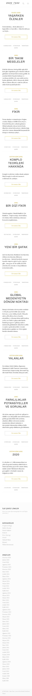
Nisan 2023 (5, 598)
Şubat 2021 (5, 647)
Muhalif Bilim (6, 540)
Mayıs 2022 (5, 617)
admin (16, 48)
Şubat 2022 (5, 624)
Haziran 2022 (6, 614)
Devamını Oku (16, 37)
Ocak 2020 (5, 671)
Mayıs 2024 (6, 581)
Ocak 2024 (5, 586)
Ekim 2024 (5, 576)
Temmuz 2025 (6, 567)
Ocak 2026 (5, 562)
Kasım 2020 (6, 654)
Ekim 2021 (5, 628)
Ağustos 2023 (6, 593)
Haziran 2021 (6, 638)
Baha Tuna (12, 691)
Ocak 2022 (5, 626)
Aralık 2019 (5, 673)
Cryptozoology (7, 526)
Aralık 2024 (5, 574)
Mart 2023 (5, 600)
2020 (16, 454)
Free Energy (6, 535)
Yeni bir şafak (16, 247)
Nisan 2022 (5, 619)
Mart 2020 (5, 666)
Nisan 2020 (5, 664)
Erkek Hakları (6, 530)
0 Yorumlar (16, 45)
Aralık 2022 (5, 605)
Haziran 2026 (6, 557)
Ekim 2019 (5, 678)
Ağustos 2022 (6, 609)
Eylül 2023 (5, 591)
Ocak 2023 (5, 602)
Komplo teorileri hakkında (16, 163)
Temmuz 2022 (6, 612)
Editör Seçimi (13, 156)
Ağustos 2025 (6, 564)
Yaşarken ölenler (16, 17)
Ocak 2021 (5, 650)
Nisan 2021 (5, 643)
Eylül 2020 (5, 659)
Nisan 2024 (5, 583)
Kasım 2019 (6, 676)
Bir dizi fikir (16, 205)
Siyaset (4, 542)
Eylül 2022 (5, 607)
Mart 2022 (5, 621)
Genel (19, 12)
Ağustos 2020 (6, 662)
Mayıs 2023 (6, 595)
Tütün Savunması (7, 544)
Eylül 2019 (5, 681)
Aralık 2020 (5, 652)
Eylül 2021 (5, 631)
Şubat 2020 (5, 669)
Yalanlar (16, 358)
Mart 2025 (5, 572)
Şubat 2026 (5, 560)
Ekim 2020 (5, 657)
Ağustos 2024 (6, 579)
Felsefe (13, 12)
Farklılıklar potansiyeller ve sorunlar (16, 403)
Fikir (16, 112)
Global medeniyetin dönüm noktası (16, 298)
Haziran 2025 (6, 569)
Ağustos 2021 (6, 633)
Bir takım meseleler (16, 59)
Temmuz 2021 (6, 636)
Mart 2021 (5, 645)
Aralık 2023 (5, 588)
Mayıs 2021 (5, 640)
